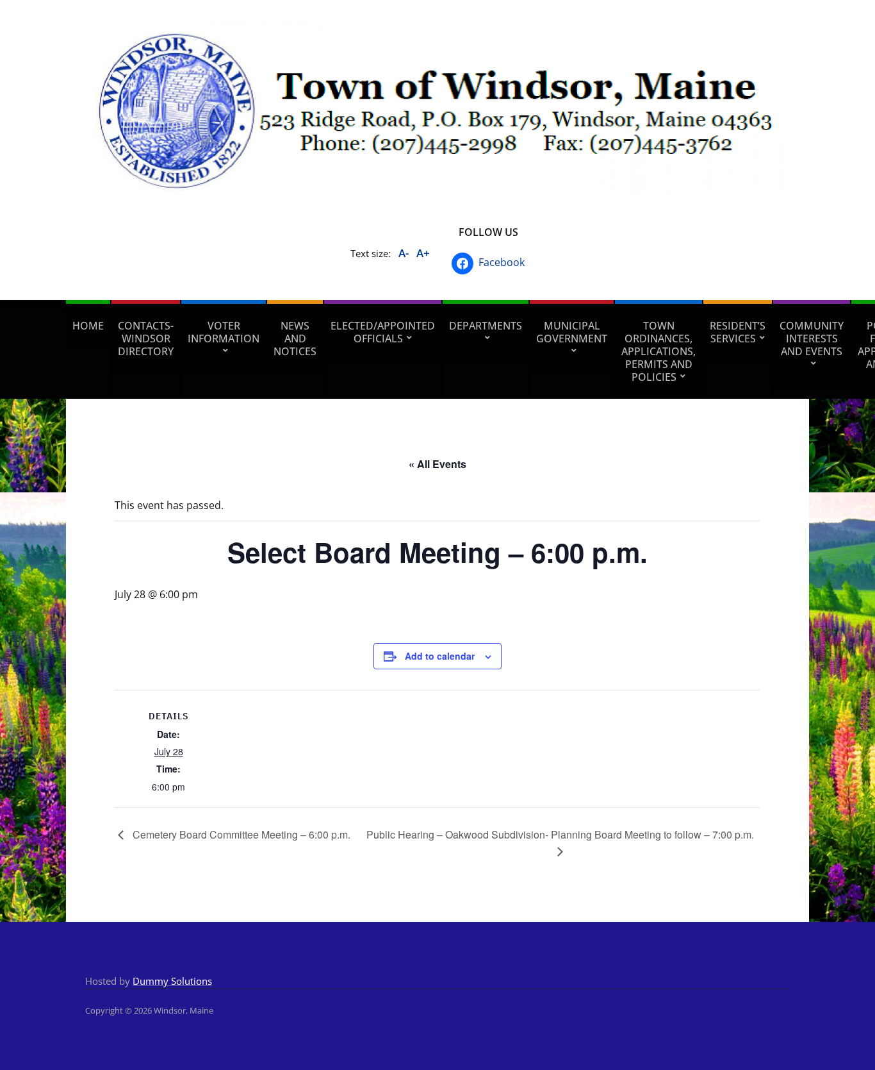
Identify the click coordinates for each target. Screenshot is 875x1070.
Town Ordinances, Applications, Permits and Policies (658, 351)
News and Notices (295, 338)
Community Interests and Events (812, 338)
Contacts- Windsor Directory (146, 338)
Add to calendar (440, 655)
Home (88, 326)
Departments (485, 326)
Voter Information (223, 332)
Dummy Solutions (172, 980)
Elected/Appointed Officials (383, 332)
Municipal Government (571, 332)
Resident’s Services (737, 332)
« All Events (437, 463)
